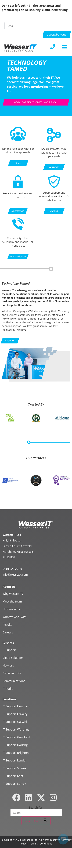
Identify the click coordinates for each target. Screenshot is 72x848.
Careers (8, 632)
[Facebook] (16, 797)
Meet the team (12, 601)
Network (8, 665)
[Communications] (18, 229)
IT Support (9, 650)
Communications (14, 681)
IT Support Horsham (16, 706)
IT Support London (15, 760)
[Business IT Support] (54, 189)
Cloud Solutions (13, 658)
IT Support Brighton (16, 753)
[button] (65, 47)
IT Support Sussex (14, 768)
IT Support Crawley (15, 714)
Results (7, 625)
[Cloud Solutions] (18, 140)
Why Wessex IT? (13, 594)
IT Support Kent (13, 776)
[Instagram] (53, 797)
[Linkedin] (28, 797)
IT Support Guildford (16, 737)
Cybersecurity (12, 673)
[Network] (54, 141)
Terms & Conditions (40, 843)
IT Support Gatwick (15, 722)
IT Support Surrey (14, 784)
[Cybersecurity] (18, 189)
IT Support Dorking (15, 745)
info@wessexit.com (15, 574)
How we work (11, 609)
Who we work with (15, 617)
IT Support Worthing (16, 729)
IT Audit (8, 689)
